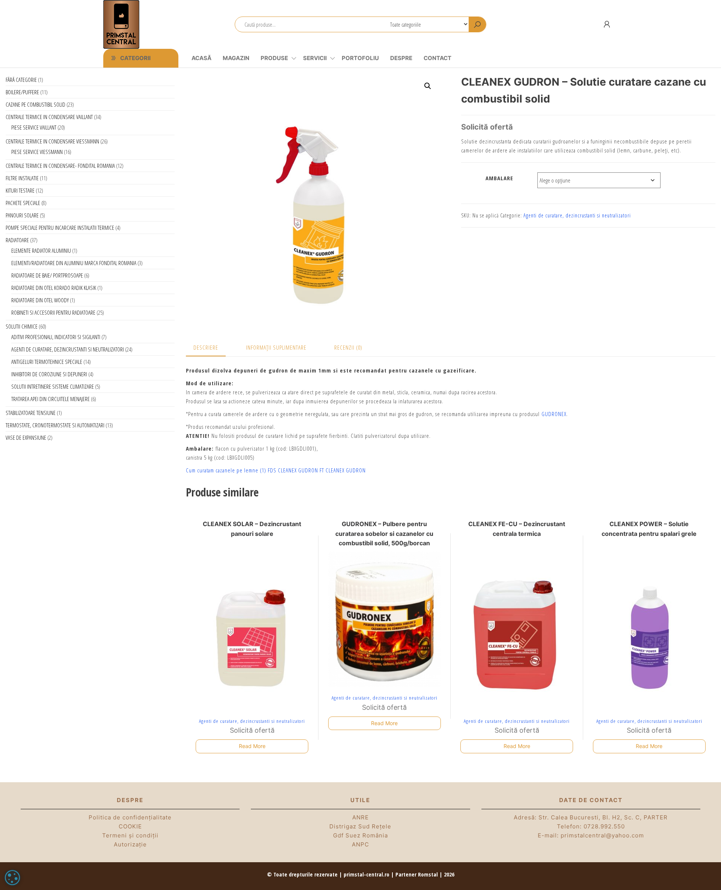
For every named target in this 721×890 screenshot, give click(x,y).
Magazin (236, 58)
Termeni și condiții (130, 835)
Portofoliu (360, 58)
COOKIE (130, 826)
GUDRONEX (554, 414)
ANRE (360, 817)
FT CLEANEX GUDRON (343, 470)
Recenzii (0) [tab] (348, 347)
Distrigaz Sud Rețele (360, 826)
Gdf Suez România (360, 835)
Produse (274, 58)
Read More (252, 746)
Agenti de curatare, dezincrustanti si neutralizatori (577, 215)
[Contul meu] (607, 24)
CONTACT (437, 58)
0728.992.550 (604, 826)
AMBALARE (499, 178)
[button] (427, 86)
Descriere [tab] (205, 347)
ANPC (360, 844)
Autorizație (130, 844)
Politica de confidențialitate (130, 817)
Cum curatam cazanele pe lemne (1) (226, 470)
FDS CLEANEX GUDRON (293, 470)
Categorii (135, 58)
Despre (401, 58)
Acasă (201, 58)
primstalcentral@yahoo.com (602, 835)
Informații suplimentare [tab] (276, 347)
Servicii (315, 58)
